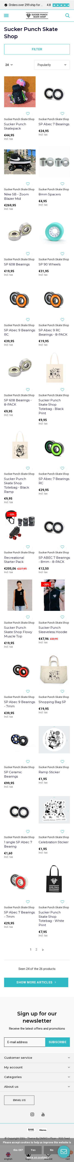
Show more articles (34, 982)
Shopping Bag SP (52, 702)
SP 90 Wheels (49, 264)
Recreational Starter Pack (14, 560)
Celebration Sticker (53, 842)
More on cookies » (38, 1157)
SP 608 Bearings (17, 264)
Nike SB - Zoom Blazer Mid (16, 196)
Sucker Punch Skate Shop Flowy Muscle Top (18, 632)
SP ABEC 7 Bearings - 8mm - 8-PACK (54, 560)
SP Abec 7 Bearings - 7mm (19, 914)
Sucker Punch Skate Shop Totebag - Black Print (51, 406)
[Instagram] (32, 1114)
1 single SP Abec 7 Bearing (18, 844)
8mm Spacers (50, 194)
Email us (19, 1100)
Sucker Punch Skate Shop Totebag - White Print (51, 918)
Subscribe (57, 1042)
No (51, 1150)
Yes (33, 1150)
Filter (37, 49)
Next (42, 950)
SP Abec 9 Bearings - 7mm (19, 704)
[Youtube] (43, 1114)
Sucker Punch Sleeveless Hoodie (53, 630)
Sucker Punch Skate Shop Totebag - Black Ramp (16, 485)
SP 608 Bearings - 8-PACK (18, 402)
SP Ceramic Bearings (13, 774)
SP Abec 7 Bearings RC (54, 481)
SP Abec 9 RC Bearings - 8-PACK (53, 332)
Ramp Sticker (49, 772)
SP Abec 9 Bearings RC (19, 332)
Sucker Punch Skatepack (15, 126)
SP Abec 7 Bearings (54, 124)
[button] (6, 16)
